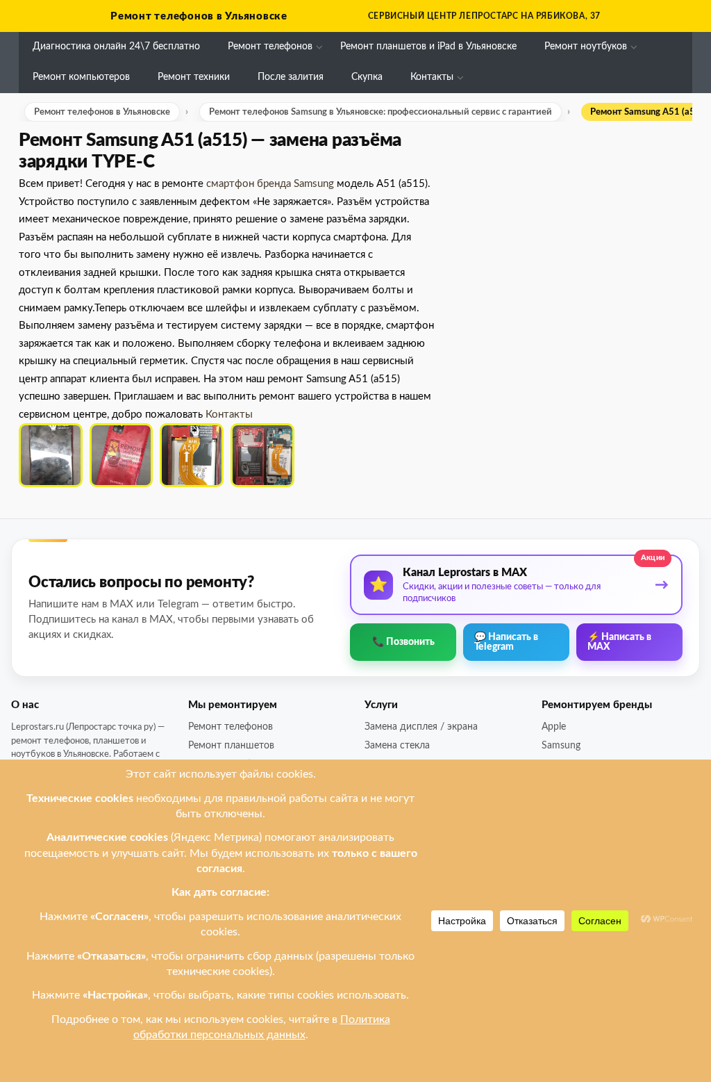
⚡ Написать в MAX (619, 642)
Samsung (561, 746)
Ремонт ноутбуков (585, 46)
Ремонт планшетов (231, 746)
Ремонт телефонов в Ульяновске (198, 16)
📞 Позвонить (403, 642)
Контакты (431, 77)
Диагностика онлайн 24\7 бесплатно (116, 46)
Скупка (367, 77)
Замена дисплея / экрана (421, 727)
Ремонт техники (194, 77)
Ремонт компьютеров (81, 77)
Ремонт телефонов (270, 46)
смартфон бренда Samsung (270, 184)
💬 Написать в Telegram (506, 642)
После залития (291, 77)
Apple (554, 727)
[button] (51, 455)
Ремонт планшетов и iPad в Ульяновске (428, 46)
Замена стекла (397, 746)
